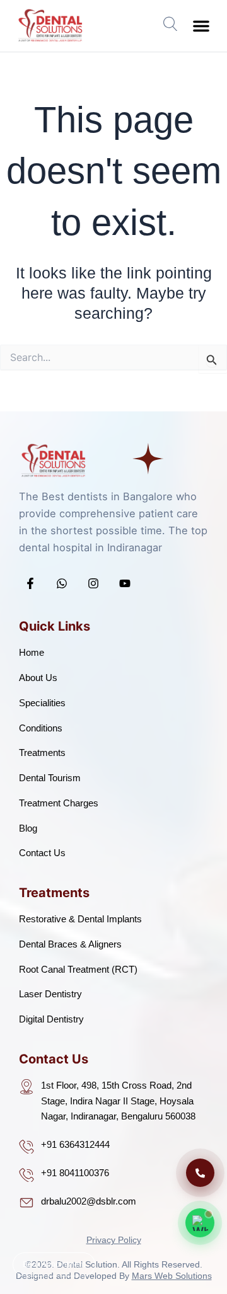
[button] (201, 26)
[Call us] (200, 1173)
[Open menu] (170, 23)
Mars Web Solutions (172, 1276)
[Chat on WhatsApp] (199, 1222)
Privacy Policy (113, 1240)
